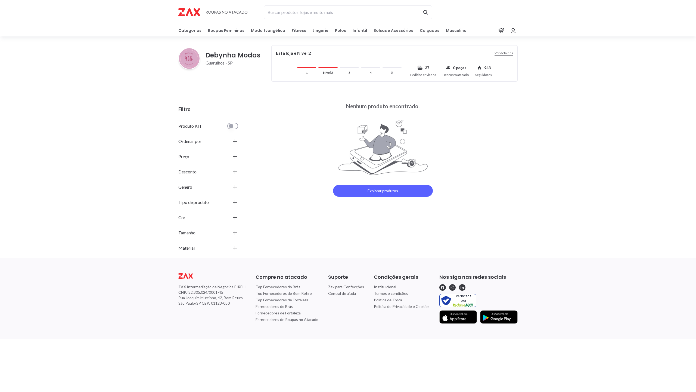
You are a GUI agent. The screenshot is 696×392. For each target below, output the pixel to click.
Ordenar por (189, 141)
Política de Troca (388, 300)
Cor (181, 217)
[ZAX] (189, 12)
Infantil (360, 30)
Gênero (185, 186)
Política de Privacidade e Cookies (402, 306)
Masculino (456, 30)
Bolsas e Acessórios (393, 30)
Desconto (187, 171)
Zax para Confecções (346, 286)
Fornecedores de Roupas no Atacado (287, 319)
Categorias (189, 30)
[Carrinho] (501, 30)
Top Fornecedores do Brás (278, 286)
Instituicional (385, 286)
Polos (340, 30)
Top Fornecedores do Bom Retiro (284, 293)
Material (186, 247)
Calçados (429, 30)
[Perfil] (513, 30)
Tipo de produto (193, 202)
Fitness (299, 30)
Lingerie (320, 30)
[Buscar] (425, 12)
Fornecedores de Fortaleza (278, 313)
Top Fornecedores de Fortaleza (282, 300)
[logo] (212, 276)
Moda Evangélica (268, 30)
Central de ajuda (342, 293)
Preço (183, 156)
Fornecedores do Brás (274, 306)
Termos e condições (391, 293)
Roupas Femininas (226, 30)
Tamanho (186, 232)
